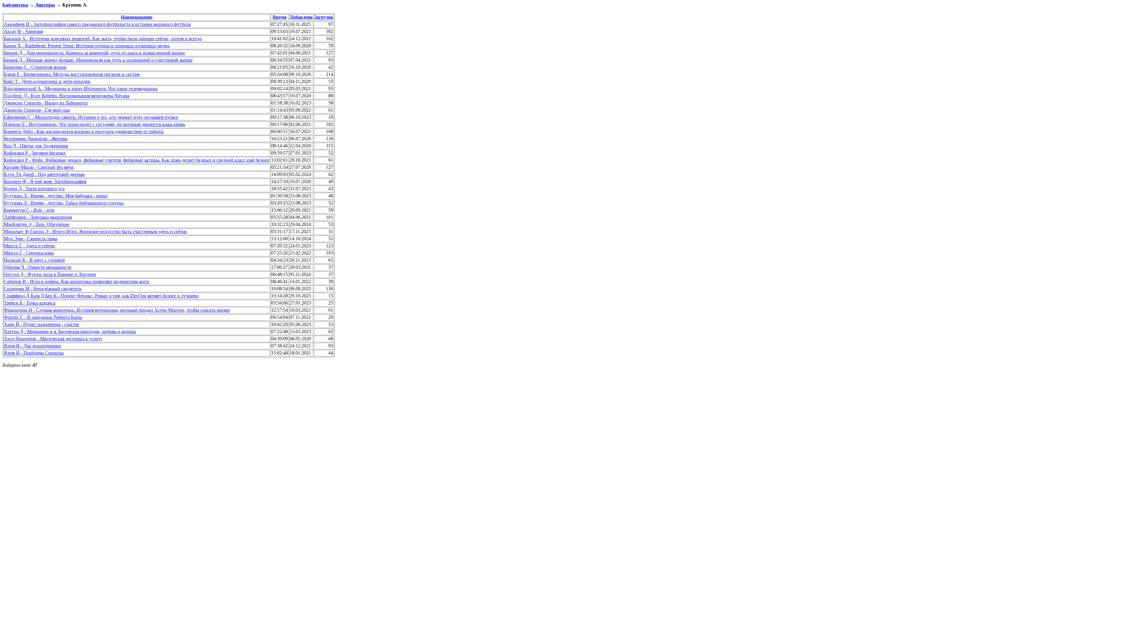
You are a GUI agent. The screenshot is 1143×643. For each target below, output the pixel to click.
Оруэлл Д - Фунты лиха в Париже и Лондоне (50, 274)
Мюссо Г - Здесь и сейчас (29, 245)
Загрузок (323, 17)
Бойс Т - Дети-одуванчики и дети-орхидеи (47, 81)
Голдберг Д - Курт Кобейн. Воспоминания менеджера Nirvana (66, 95)
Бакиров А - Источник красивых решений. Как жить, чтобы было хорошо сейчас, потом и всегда (103, 38)
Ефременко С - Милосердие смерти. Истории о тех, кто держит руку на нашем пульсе (91, 117)
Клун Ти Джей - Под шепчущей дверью (44, 174)
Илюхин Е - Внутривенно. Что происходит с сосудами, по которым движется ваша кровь (94, 124)
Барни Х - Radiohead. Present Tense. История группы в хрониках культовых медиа (87, 45)
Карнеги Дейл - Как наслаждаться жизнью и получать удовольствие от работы (84, 131)
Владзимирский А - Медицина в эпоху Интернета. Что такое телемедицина (80, 88)
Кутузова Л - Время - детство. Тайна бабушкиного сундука (64, 202)
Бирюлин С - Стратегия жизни (35, 67)
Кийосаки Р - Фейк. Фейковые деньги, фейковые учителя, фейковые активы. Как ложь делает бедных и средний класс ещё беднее (136, 160)
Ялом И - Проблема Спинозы (34, 352)
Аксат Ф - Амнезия (23, 31)
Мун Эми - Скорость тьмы (30, 238)
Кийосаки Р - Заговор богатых (35, 152)
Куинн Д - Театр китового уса (34, 188)
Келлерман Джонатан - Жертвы (36, 138)
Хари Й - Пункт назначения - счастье (41, 324)
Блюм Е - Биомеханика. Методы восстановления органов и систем (72, 74)
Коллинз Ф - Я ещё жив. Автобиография (45, 181)
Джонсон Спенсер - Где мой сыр (37, 110)
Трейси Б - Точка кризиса (29, 302)
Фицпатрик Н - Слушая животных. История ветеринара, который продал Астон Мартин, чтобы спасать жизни (117, 310)
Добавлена (301, 17)
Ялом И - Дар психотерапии (32, 345)
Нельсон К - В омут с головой (34, 260)
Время (280, 17)
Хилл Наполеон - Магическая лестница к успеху (53, 338)
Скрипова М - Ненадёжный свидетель (43, 288)
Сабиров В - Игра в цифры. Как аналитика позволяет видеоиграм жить (76, 281)
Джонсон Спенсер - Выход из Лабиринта (46, 102)
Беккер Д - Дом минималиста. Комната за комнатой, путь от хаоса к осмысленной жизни (94, 52)
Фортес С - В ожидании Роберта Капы (43, 317)
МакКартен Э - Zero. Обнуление (36, 224)
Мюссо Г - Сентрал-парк (29, 252)
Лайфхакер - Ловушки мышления (38, 217)
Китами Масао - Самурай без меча (39, 167)
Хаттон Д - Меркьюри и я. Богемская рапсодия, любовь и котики (70, 331)
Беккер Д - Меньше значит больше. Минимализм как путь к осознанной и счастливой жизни (98, 60)
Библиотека (15, 4)
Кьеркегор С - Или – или (29, 210)
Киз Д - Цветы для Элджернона (36, 145)
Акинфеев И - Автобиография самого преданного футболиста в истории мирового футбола (97, 24)
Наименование (136, 17)
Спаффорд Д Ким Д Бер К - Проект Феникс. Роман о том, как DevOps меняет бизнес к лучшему (101, 295)
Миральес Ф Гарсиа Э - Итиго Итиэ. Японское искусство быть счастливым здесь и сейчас (95, 231)
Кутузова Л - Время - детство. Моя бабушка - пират (56, 195)
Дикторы (45, 4)
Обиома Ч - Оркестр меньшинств (37, 267)
